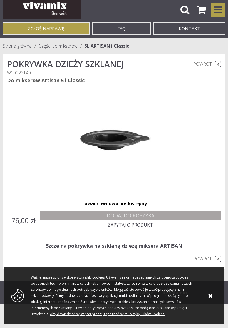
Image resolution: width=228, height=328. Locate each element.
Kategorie (218, 10)
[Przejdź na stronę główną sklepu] (42, 9)
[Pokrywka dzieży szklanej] (114, 141)
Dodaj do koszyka (130, 215)
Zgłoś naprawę (46, 29)
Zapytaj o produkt (130, 225)
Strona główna (17, 46)
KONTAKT (189, 29)
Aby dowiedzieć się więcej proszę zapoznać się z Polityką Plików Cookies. (107, 314)
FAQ (121, 29)
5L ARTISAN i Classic (107, 46)
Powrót (202, 64)
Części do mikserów (58, 46)
